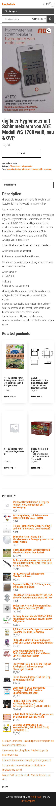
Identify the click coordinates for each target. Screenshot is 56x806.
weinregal (47, 169)
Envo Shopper (28, 800)
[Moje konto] (43, 4)
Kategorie (13, 11)
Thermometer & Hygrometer (21, 166)
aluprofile (10, 169)
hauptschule (8, 4)
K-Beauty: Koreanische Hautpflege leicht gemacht (26, 760)
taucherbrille (37, 169)
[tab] (28, 185)
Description (10, 184)
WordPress (35, 796)
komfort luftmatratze (23, 169)
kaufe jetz (22, 153)
